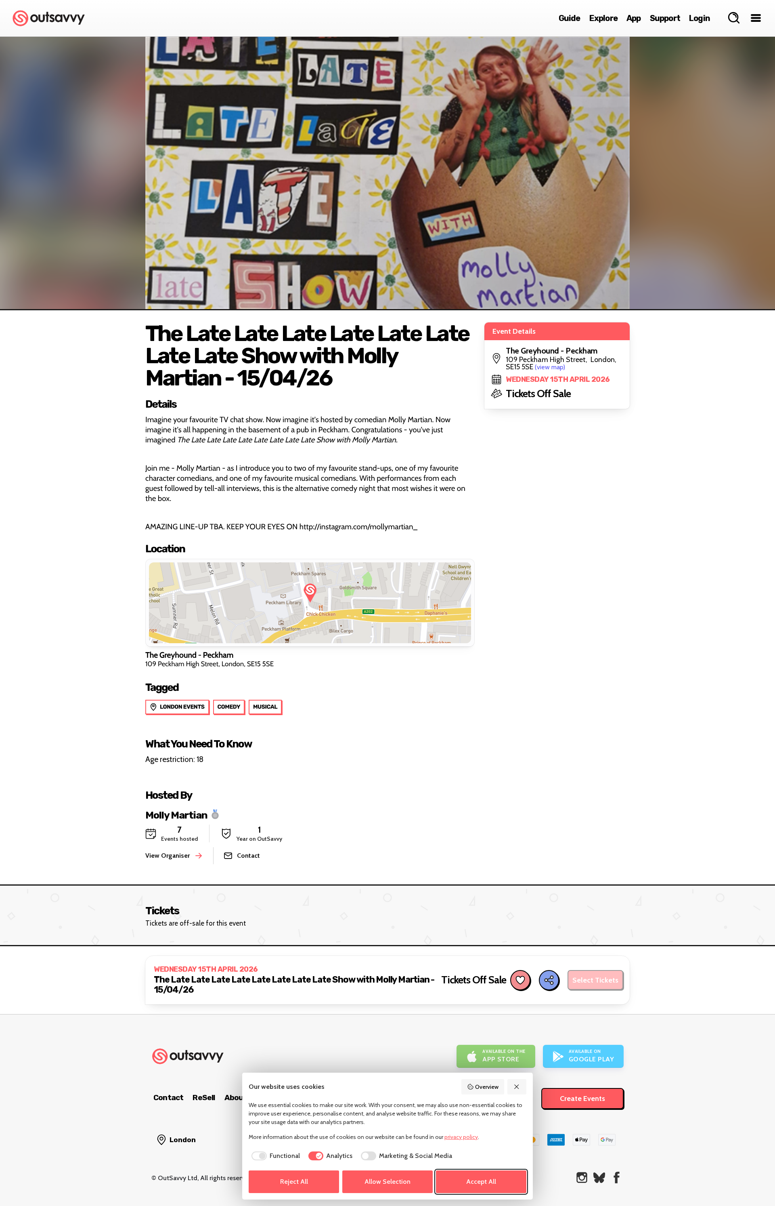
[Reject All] (517, 1086)
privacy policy (461, 1137)
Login (699, 18)
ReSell (204, 1097)
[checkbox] (274, 1156)
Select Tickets (595, 980)
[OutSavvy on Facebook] (617, 1177)
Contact (168, 1097)
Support (665, 18)
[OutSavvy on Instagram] (582, 1177)
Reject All (294, 1181)
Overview (487, 1086)
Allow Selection (387, 1181)
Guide (569, 18)
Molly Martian (176, 815)
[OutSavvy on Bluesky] (599, 1177)
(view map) (550, 367)
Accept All (481, 1181)
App (633, 18)
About (235, 1097)
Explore (603, 18)
